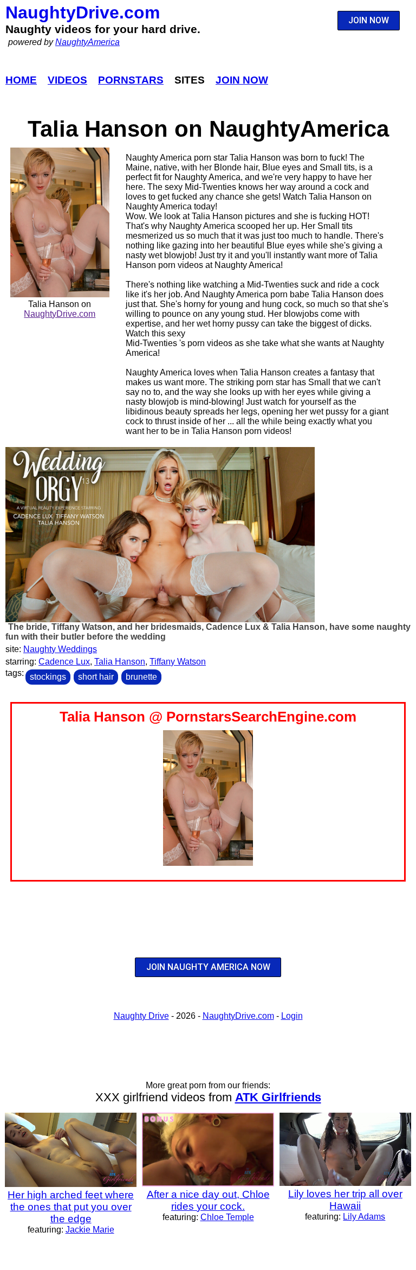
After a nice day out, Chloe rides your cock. (208, 1200)
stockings (48, 676)
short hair (96, 676)
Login (292, 1015)
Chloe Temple (227, 1217)
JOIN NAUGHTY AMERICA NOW (208, 967)
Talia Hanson (119, 661)
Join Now (242, 80)
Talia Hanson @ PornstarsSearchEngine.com (208, 716)
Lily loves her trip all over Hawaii (345, 1199)
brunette (141, 676)
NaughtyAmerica (87, 42)
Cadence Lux (64, 661)
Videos (67, 80)
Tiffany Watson (178, 661)
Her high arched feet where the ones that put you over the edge (71, 1206)
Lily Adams (364, 1216)
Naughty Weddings (60, 649)
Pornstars (131, 80)
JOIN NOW (368, 20)
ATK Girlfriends (278, 1097)
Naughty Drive (141, 1015)
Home (21, 80)
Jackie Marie (90, 1229)
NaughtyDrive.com (82, 12)
